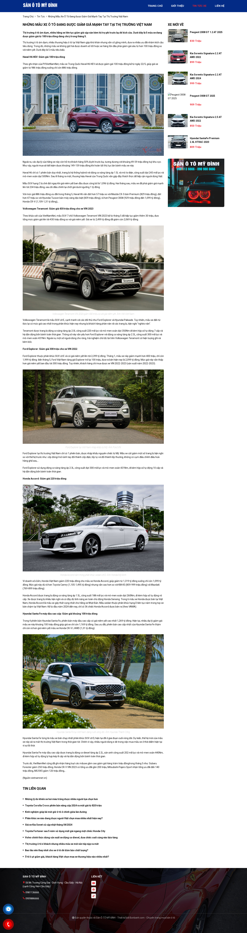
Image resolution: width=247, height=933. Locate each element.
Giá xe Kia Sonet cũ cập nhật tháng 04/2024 (48, 824)
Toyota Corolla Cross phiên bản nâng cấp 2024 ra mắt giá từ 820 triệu (63, 805)
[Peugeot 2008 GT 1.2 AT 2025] (178, 35)
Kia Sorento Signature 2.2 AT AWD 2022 (206, 55)
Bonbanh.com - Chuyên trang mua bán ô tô (152, 917)
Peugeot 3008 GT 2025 (202, 95)
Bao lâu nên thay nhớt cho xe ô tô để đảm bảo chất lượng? (56, 850)
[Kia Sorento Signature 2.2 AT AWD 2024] (178, 78)
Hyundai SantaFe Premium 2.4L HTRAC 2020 (204, 140)
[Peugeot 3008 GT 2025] (178, 96)
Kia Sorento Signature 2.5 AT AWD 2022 (206, 119)
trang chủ (155, 5)
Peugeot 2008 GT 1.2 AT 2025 (206, 32)
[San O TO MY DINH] (41, 4)
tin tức (41, 16)
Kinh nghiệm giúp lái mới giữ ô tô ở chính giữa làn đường (56, 812)
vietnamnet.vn (38, 778)
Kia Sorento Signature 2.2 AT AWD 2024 (206, 76)
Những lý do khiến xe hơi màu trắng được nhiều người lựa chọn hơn (61, 799)
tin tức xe (199, 5)
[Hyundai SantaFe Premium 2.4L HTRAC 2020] (178, 141)
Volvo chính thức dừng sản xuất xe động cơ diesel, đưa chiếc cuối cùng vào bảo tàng (71, 837)
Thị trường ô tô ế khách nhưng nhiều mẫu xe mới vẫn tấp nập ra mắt (62, 844)
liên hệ (219, 5)
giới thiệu (177, 5)
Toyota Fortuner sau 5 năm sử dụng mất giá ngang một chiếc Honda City (65, 831)
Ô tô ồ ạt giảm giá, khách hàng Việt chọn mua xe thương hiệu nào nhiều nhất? (67, 856)
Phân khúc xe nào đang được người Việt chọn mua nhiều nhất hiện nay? (64, 818)
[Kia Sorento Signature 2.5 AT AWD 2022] (178, 120)
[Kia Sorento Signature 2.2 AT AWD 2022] (178, 56)
